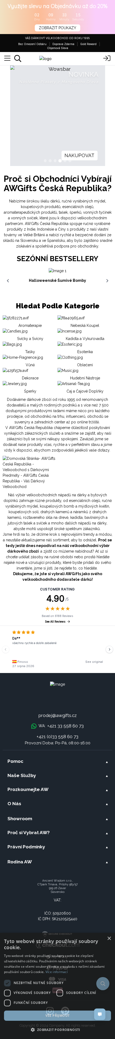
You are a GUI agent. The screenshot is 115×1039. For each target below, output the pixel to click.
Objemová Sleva (57, 48)
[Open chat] (100, 1014)
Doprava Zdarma (63, 44)
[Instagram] (50, 1011)
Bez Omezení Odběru (32, 44)
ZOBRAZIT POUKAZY (57, 28)
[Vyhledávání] (17, 58)
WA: (61, 726)
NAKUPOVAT (79, 155)
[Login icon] (107, 58)
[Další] (109, 649)
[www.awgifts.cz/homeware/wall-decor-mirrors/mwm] (57, 115)
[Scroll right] (107, 281)
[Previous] (5, 649)
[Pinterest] (65, 1011)
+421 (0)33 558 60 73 (57, 736)
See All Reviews (55, 621)
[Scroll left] (8, 281)
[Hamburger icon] (7, 58)
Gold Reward (88, 44)
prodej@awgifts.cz (58, 715)
